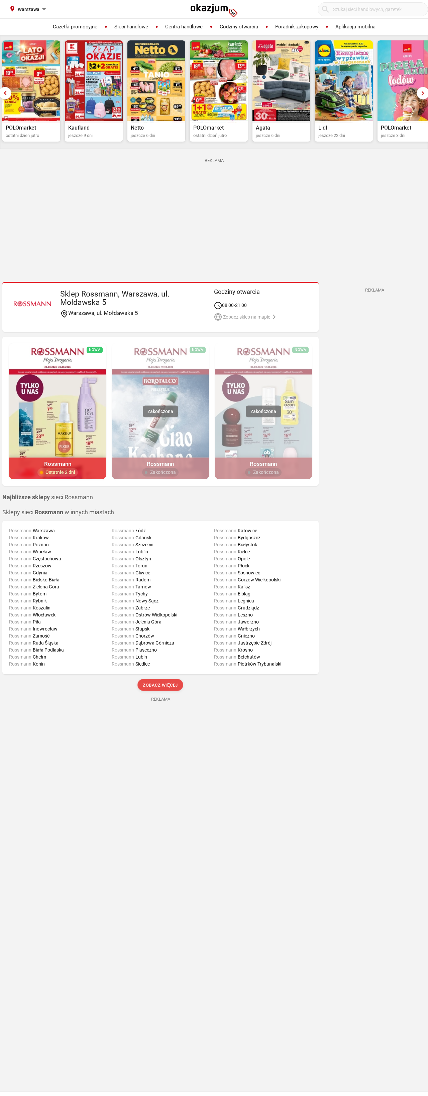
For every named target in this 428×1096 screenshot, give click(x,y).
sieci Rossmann (47, 497)
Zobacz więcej (160, 685)
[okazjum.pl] (214, 10)
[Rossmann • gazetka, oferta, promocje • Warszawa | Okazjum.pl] (32, 303)
